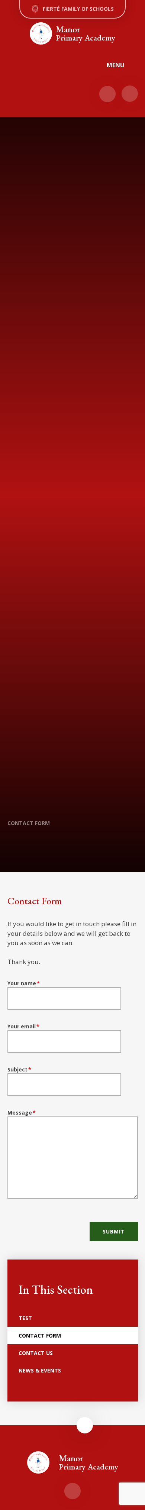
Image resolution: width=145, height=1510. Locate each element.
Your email (23, 1026)
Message (21, 1112)
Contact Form (28, 823)
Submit (114, 1231)
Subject (19, 1069)
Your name (23, 983)
